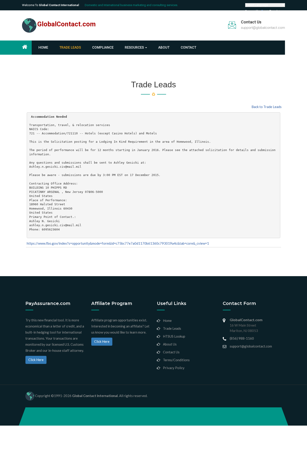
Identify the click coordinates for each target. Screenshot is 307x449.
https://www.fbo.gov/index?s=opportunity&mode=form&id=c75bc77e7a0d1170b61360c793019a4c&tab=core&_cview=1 (118, 243)
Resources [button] (135, 47)
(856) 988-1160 (242, 338)
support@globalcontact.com (263, 28)
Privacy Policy (174, 368)
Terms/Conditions (176, 360)
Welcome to (50, 5)
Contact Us (171, 352)
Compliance (102, 47)
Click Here (36, 360)
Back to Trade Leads (266, 107)
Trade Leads (70, 47)
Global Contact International (95, 396)
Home (43, 47)
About (163, 47)
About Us (170, 344)
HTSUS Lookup (174, 336)
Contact (188, 47)
